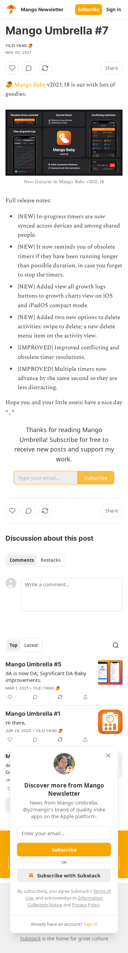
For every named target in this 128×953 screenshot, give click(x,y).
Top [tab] (13, 645)
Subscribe (88, 9)
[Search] (116, 645)
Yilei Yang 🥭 (19, 45)
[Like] (12, 68)
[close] (108, 755)
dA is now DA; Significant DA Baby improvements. (45, 676)
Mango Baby (30, 84)
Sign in (113, 9)
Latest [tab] (31, 645)
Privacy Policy (85, 905)
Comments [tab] (22, 560)
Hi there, (15, 722)
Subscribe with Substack (68, 875)
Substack (30, 938)
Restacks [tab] (50, 560)
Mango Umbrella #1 (32, 713)
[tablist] (35, 560)
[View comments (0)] (28, 68)
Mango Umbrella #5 (33, 664)
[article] (64, 680)
